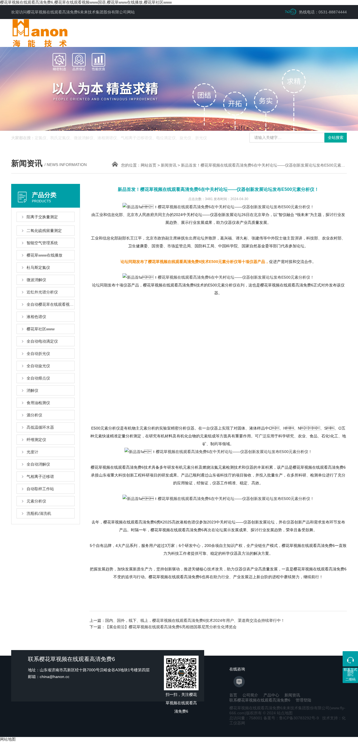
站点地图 (285, 713)
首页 (233, 695)
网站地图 (8, 739)
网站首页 (148, 165)
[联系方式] (350, 659)
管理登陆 (303, 700)
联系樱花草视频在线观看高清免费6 (259, 700)
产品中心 (271, 695)
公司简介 (250, 695)
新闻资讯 (168, 165)
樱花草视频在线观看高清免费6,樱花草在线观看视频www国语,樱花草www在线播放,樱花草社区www (86, 2)
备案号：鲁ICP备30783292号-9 (291, 718)
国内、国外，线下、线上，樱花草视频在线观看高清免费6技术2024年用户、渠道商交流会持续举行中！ (195, 620)
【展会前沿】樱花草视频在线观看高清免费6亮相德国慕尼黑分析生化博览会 (171, 627)
